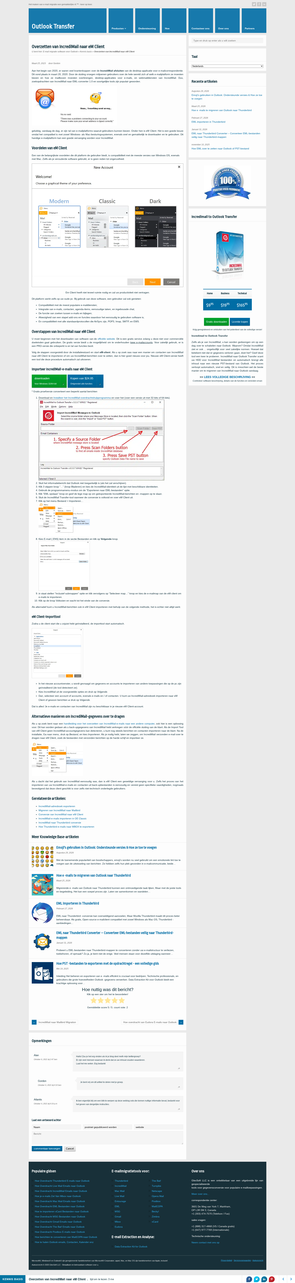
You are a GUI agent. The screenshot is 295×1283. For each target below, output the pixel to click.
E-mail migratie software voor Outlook (60, 51)
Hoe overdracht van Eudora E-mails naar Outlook (150, 1022)
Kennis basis (86, 51)
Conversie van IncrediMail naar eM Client (61, 814)
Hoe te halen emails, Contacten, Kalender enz (64, 1242)
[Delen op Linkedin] (264, 1279)
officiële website (106, 338)
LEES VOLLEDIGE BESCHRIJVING (227, 377)
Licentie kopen (240, 321)
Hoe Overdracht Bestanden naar (60, 1206)
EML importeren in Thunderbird (77, 903)
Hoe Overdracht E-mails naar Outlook (62, 1180)
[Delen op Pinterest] (272, 1279)
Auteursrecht (257, 1260)
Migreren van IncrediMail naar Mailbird (59, 810)
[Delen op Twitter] (257, 1279)
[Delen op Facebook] (249, 1279)
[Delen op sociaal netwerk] (254, 4)
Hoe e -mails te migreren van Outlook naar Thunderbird (93, 875)
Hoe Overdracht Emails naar (60, 1186)
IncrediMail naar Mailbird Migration (57, 1022)
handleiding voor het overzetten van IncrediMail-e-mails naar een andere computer (109, 723)
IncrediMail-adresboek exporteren (57, 806)
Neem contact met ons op (205, 1242)
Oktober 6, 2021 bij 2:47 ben (45, 1059)
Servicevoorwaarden (242, 1260)
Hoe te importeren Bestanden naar (62, 1211)
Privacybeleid (226, 1260)
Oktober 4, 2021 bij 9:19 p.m (45, 1104)
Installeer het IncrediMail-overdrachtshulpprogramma (82, 397)
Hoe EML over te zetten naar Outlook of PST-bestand (220, 148)
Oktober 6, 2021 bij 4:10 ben (49, 1085)
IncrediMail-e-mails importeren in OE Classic (63, 818)
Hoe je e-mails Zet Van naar (58, 1196)
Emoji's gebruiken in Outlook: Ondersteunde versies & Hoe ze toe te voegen (106, 847)
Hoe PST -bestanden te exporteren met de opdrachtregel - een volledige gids (107, 963)
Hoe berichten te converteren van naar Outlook (66, 1237)
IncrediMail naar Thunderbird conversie (60, 822)
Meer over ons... (200, 1194)
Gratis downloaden (216, 321)
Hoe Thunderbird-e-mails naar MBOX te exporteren (66, 826)
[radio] (93, 1001)
